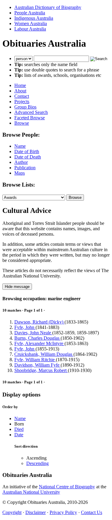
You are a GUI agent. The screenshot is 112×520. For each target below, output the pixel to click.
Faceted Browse (29, 117)
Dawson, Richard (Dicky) (39, 321)
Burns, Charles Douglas (37, 338)
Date (18, 434)
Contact (21, 96)
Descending (37, 463)
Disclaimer (35, 512)
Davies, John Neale (33, 332)
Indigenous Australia (33, 18)
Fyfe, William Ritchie (35, 359)
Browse (21, 123)
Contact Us (91, 512)
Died (19, 429)
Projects (21, 101)
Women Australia (30, 23)
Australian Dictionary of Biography (47, 7)
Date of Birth (26, 151)
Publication (25, 167)
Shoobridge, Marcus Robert (41, 370)
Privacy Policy (63, 512)
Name (20, 146)
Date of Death (27, 156)
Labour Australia (30, 28)
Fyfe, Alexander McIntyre (39, 343)
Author (21, 162)
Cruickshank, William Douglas (43, 354)
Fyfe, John (25, 327)
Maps (19, 173)
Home (20, 85)
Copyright (12, 512)
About (20, 90)
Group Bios (25, 106)
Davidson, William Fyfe (37, 364)
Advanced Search (31, 112)
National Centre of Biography (67, 486)
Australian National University (31, 492)
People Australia (29, 12)
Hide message (17, 286)
